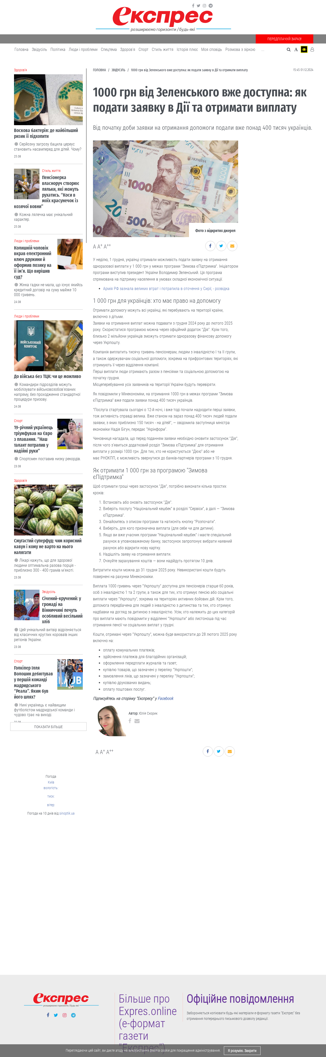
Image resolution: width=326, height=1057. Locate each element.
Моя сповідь (211, 49)
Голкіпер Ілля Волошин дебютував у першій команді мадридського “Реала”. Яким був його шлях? (33, 682)
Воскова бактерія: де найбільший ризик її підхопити (46, 133)
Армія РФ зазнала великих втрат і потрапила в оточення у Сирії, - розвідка (166, 288)
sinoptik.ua (67, 813)
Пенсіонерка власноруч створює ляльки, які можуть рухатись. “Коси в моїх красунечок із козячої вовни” (46, 192)
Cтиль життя (162, 49)
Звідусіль (39, 49)
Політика (57, 49)
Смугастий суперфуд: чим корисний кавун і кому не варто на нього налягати (48, 546)
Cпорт (143, 49)
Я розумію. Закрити (242, 1051)
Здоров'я (127, 49)
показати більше (48, 727)
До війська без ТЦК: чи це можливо (47, 376)
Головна (22, 49)
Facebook (165, 698)
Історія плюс (187, 49)
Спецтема (109, 49)
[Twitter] (198, 6)
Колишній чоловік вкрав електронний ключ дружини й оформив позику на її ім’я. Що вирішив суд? (32, 262)
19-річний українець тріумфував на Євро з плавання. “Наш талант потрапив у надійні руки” (33, 439)
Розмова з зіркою (240, 49)
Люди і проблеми (83, 49)
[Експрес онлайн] (163, 18)
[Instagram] (204, 6)
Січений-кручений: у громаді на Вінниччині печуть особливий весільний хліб (62, 610)
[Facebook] (193, 6)
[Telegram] (211, 6)
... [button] (262, 49)
